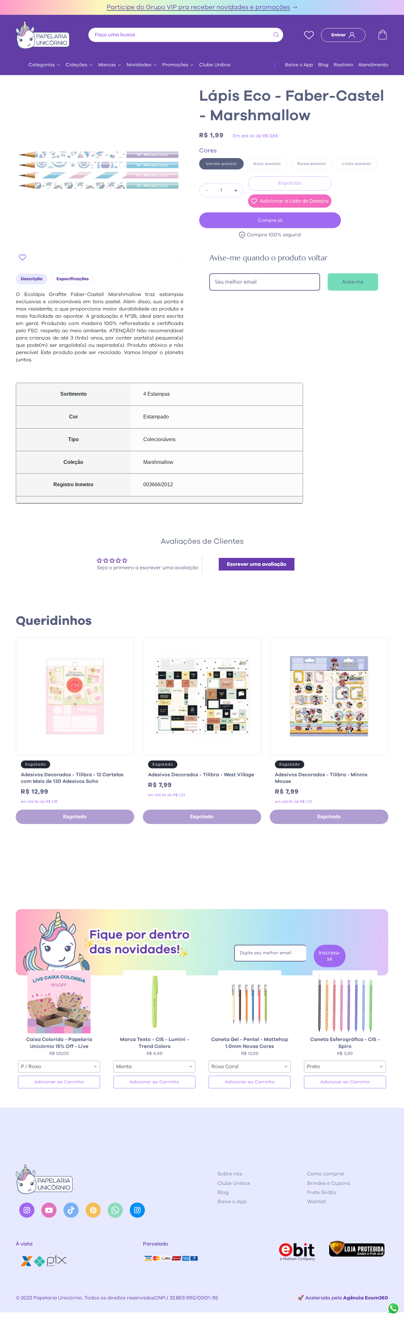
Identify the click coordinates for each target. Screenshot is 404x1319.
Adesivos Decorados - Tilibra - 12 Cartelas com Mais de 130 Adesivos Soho (72, 778)
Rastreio (343, 64)
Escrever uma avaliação (256, 564)
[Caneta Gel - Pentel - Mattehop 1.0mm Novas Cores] (250, 1001)
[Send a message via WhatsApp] (393, 1308)
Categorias (41, 64)
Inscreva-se (329, 955)
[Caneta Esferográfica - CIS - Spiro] (345, 1001)
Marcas (107, 64)
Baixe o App (299, 64)
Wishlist (316, 1201)
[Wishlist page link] (309, 35)
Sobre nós (229, 1173)
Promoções (175, 64)
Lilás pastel (359, 165)
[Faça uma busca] (276, 35)
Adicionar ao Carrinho (59, 1082)
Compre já (270, 220)
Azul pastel (270, 165)
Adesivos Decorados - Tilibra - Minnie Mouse (321, 778)
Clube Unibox (215, 64)
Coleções (76, 64)
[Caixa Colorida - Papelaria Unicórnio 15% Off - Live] (59, 1001)
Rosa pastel (315, 165)
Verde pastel (225, 165)
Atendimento (373, 64)
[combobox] (185, 35)
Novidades (139, 64)
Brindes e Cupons (328, 1183)
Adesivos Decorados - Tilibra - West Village (201, 774)
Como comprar (326, 1173)
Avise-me (353, 281)
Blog (323, 64)
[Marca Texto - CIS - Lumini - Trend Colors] (154, 1001)
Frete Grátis (321, 1192)
